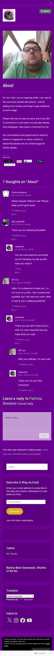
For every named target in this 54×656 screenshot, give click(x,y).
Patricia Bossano (19, 192)
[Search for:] (51, 3)
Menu (46, 11)
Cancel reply (25, 403)
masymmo (19, 246)
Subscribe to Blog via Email (22, 482)
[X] (9, 620)
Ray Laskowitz (18, 221)
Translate (28, 599)
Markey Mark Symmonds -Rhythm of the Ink (26, 569)
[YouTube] (29, 620)
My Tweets (11, 553)
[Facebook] (23, 620)
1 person (23, 235)
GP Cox (15, 279)
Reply (14, 214)
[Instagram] (16, 620)
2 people (23, 210)
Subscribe (15, 511)
